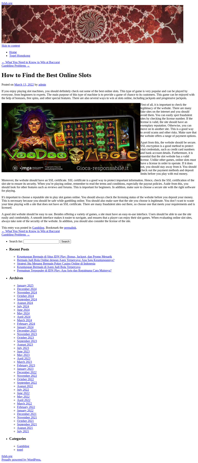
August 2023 (25, 344)
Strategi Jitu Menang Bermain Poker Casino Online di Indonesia (56, 263)
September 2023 (27, 341)
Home (13, 52)
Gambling (38, 227)
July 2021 (23, 431)
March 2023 (24, 361)
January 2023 (25, 368)
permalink (70, 227)
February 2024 (26, 323)
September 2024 (27, 299)
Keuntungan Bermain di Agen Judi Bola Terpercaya (48, 267)
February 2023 (26, 365)
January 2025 (25, 285)
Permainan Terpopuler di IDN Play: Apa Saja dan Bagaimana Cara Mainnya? (64, 270)
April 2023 (23, 358)
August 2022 (25, 386)
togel (20, 449)
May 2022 (23, 396)
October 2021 (25, 421)
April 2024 (23, 316)
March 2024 (24, 320)
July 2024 (23, 306)
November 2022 (27, 375)
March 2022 (24, 403)
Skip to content (11, 45)
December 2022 (27, 372)
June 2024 (23, 309)
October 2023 (25, 337)
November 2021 (27, 417)
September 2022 (27, 382)
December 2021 (27, 414)
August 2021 (25, 427)
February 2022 (26, 407)
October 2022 (25, 379)
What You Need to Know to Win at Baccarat (31, 62)
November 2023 (27, 334)
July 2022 (23, 389)
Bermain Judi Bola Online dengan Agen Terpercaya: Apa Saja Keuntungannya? (65, 260)
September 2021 (27, 424)
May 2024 (23, 313)
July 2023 (23, 348)
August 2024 (25, 302)
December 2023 (27, 330)
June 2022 (23, 393)
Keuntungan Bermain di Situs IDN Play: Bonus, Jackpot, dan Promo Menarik (64, 256)
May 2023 (23, 355)
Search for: (16, 241)
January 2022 (25, 410)
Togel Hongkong (19, 55)
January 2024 (25, 327)
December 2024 (27, 289)
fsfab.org (7, 3)
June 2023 (23, 351)
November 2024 (27, 292)
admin (42, 84)
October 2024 (25, 296)
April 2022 (23, 400)
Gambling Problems (16, 65)
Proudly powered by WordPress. (21, 459)
